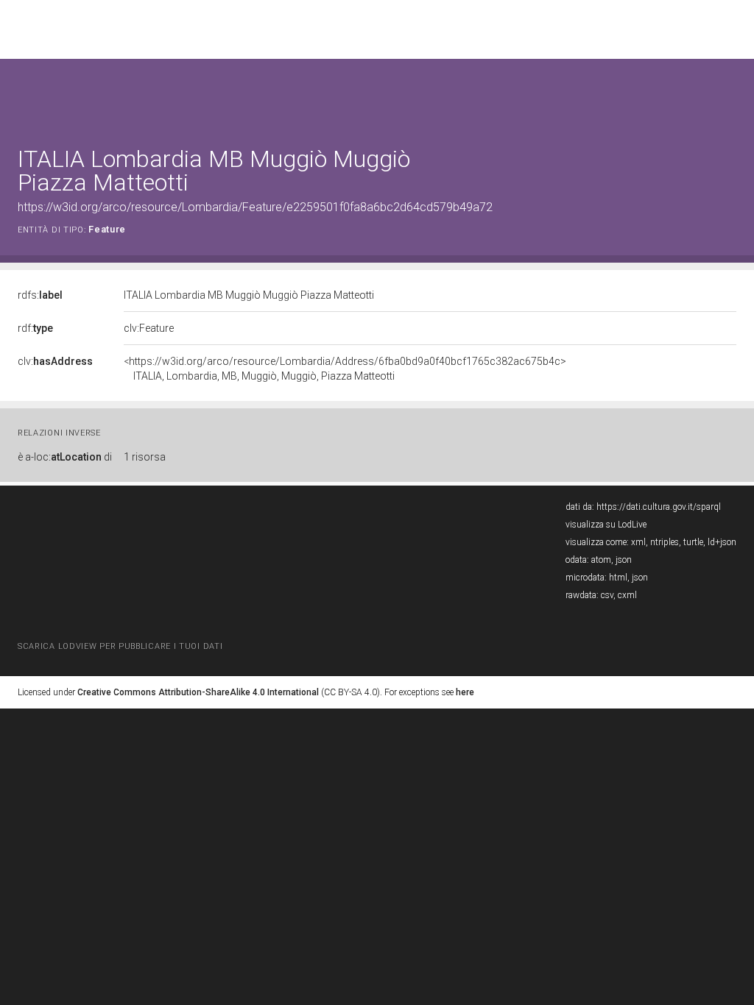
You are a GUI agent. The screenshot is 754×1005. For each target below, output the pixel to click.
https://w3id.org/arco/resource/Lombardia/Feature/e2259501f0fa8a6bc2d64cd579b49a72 (255, 207)
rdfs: (40, 295)
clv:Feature (149, 328)
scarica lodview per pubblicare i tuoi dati (120, 646)
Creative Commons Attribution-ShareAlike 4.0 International (198, 692)
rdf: (35, 328)
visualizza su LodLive (606, 524)
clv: (55, 361)
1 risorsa (145, 457)
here (465, 692)
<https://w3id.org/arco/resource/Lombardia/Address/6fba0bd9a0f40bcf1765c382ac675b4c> (345, 368)
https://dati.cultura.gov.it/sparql (658, 507)
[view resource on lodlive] (729, 95)
